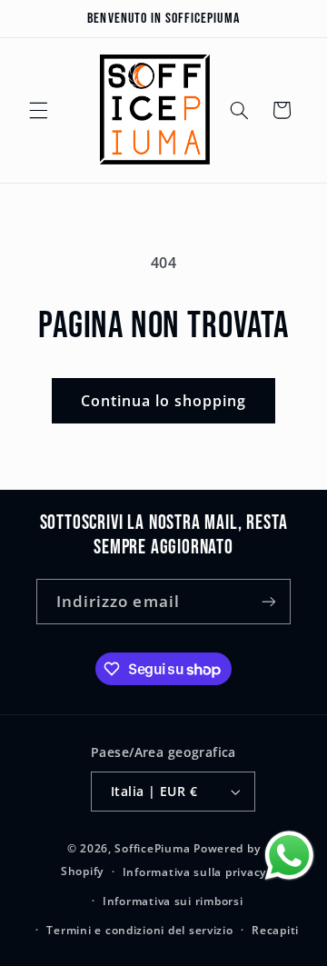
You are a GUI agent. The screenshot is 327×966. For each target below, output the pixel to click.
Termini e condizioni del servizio (139, 930)
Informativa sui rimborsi (173, 901)
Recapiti (275, 930)
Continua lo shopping (164, 401)
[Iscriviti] (269, 601)
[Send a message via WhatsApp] (289, 855)
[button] (38, 110)
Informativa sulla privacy (194, 872)
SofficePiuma (152, 848)
